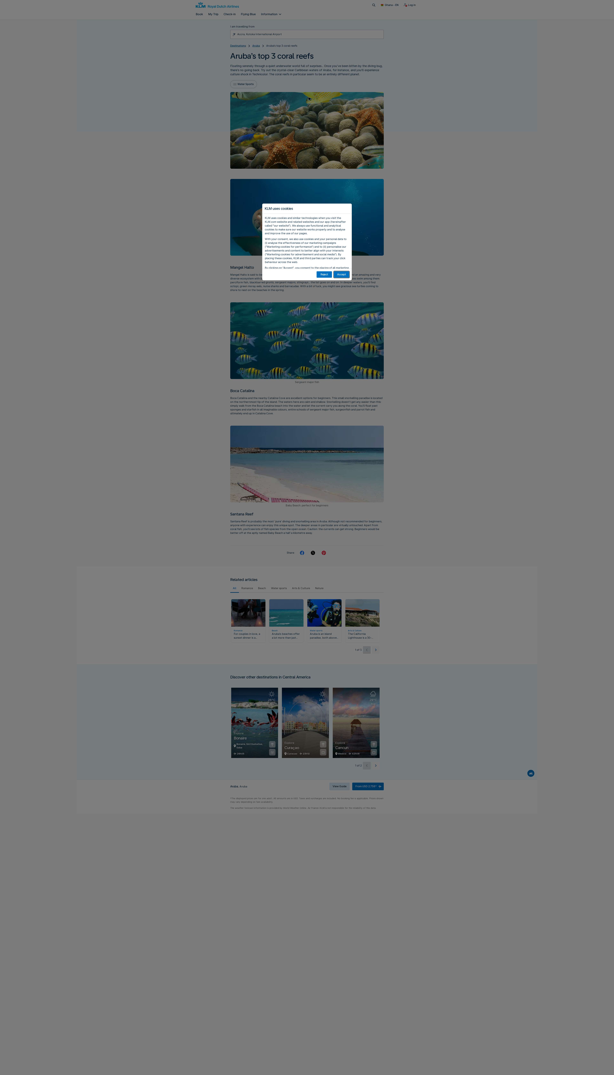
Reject (324, 274)
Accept (341, 274)
